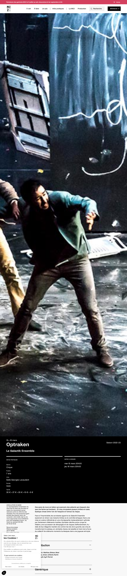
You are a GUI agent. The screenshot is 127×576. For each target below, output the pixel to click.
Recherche (97, 9)
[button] (4, 573)
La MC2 (72, 9)
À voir (28, 9)
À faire (36, 9)
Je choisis (21, 566)
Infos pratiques (58, 9)
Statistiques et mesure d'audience (13, 559)
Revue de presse (12, 527)
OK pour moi (34, 566)
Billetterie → (114, 9)
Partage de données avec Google (13, 557)
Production (82, 9)
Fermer (118, 2)
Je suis (44, 9)
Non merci (8, 566)
